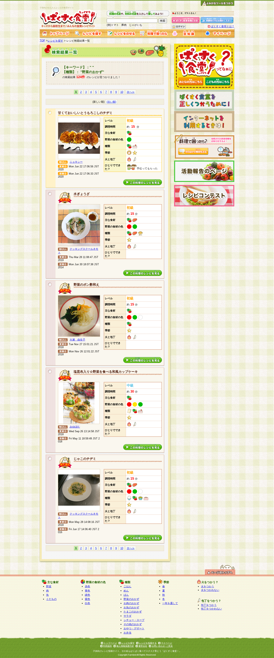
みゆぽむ (75, 426)
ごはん (127, 586)
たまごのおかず (133, 611)
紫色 (87, 599)
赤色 (87, 586)
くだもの (51, 599)
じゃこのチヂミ (85, 458)
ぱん (126, 594)
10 (121, 91)
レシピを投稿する (148, 643)
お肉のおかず (131, 603)
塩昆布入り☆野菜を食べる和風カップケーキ (106, 371)
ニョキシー (76, 161)
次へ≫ (131, 91)
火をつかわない (210, 590)
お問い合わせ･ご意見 (162, 646)
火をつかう (207, 586)
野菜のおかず (131, 599)
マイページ (166, 643)
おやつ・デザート (134, 628)
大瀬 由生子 (77, 339)
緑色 (87, 594)
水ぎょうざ (82, 194)
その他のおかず (133, 624)
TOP (42, 40)
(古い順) (111, 101)
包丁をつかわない (211, 608)
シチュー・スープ (134, 620)
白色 (87, 603)
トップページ (110, 643)
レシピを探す (55, 40)
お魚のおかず (131, 607)
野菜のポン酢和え (86, 284)
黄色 (87, 590)
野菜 (48, 586)
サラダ (127, 615)
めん (126, 590)
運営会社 (142, 646)
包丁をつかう (209, 605)
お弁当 (127, 632)
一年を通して (170, 603)
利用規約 (107, 646)
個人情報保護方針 (125, 646)
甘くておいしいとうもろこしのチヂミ (85, 113)
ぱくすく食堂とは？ (222, 26)
